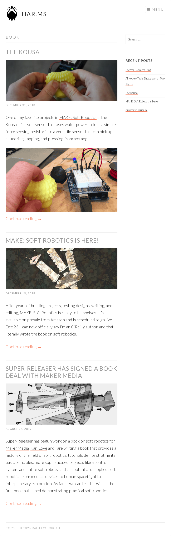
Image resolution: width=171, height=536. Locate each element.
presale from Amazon (46, 319)
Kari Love (38, 447)
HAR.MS (34, 14)
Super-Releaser (19, 440)
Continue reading (24, 218)
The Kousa (23, 51)
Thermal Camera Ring (138, 70)
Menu (158, 9)
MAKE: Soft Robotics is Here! (52, 240)
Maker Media (17, 447)
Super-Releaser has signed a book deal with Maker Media (61, 372)
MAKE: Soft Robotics (78, 117)
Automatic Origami (136, 110)
